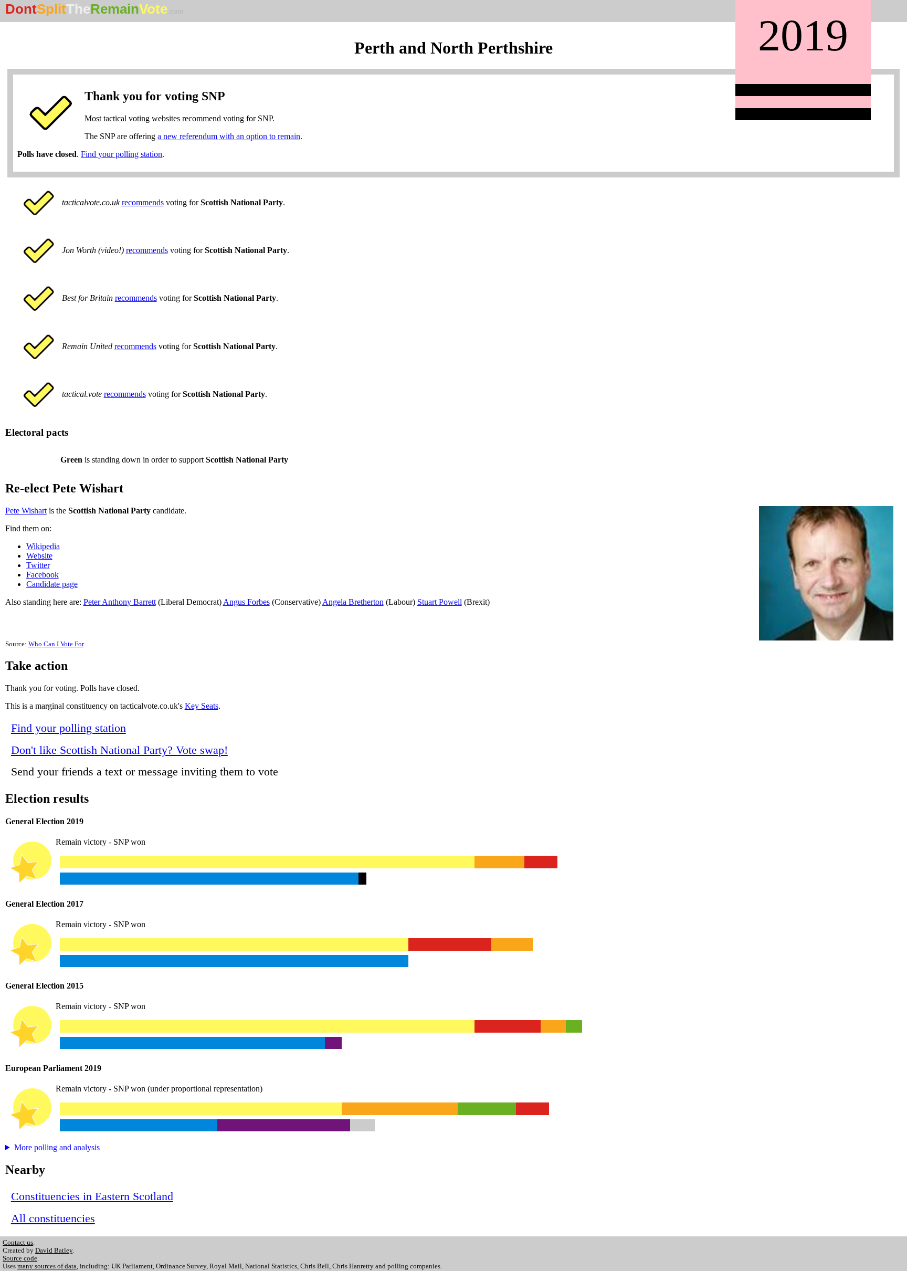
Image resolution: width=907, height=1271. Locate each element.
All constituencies (53, 1218)
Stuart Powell (439, 601)
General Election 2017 (44, 903)
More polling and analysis (57, 1147)
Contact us (18, 1242)
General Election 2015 (44, 985)
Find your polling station (121, 154)
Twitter (38, 565)
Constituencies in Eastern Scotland (92, 1196)
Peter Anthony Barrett (119, 601)
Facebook (42, 574)
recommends (143, 202)
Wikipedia (43, 546)
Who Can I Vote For (55, 644)
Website (39, 555)
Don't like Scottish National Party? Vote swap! (119, 750)
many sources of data (47, 1266)
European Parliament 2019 (53, 1068)
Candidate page (52, 584)
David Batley (53, 1250)
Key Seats (201, 705)
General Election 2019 (44, 821)
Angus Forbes (246, 601)
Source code (20, 1258)
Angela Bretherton (353, 601)
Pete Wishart (26, 510)
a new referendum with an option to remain (228, 136)
